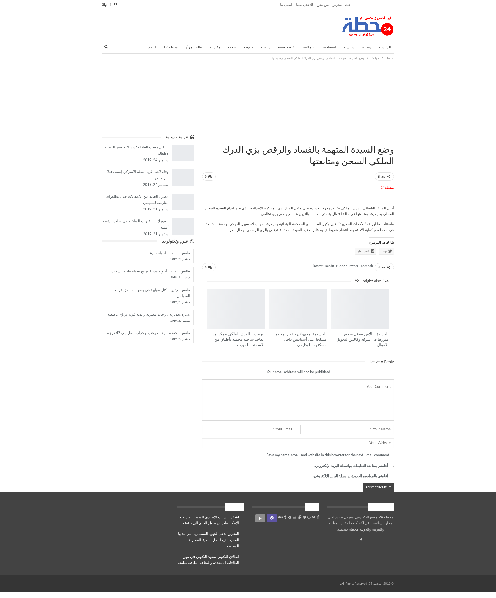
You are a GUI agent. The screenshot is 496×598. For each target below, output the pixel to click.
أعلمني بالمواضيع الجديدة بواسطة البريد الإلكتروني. (350, 476)
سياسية (349, 47)
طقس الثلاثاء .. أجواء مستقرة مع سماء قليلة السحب (150, 271)
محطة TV (170, 47)
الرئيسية (384, 47)
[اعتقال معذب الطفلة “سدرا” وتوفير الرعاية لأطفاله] (183, 153)
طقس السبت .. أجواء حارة (170, 253)
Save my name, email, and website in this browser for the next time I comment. (327, 455)
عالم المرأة (193, 47)
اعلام (152, 47)
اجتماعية (309, 47)
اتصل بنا (286, 5)
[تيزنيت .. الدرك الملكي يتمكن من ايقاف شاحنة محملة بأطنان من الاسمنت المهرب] (236, 309)
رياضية (265, 47)
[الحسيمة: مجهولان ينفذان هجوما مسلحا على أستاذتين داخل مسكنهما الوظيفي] (298, 309)
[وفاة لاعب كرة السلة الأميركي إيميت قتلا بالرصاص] (183, 177)
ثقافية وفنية (287, 47)
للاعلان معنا (304, 5)
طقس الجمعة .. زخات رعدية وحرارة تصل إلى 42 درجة (148, 333)
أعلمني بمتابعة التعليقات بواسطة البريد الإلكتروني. (351, 466)
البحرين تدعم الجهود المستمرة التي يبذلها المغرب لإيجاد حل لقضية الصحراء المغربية (208, 540)
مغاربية (215, 47)
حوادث (392, 139)
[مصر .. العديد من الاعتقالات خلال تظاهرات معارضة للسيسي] (183, 202)
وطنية (366, 47)
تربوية (248, 47)
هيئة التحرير (341, 5)
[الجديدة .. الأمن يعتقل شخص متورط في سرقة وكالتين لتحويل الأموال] (360, 309)
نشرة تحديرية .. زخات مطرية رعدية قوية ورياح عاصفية (148, 314)
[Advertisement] (248, 97)
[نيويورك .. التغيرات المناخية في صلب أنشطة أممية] (183, 226)
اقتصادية (329, 47)
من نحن (323, 5)
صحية (232, 47)
